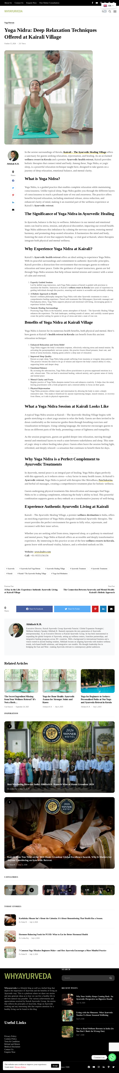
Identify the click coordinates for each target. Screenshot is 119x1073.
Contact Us (19, 3)
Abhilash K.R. (13, 164)
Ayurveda (11, 569)
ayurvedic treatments (99, 569)
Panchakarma (105, 480)
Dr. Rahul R (11, 865)
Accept (55, 1066)
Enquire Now (31, 3)
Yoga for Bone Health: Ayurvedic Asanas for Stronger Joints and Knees (58, 699)
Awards (10, 780)
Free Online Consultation (49, 3)
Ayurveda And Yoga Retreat (30, 569)
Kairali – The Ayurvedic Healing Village (84, 152)
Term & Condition (12, 1041)
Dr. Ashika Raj (12, 789)
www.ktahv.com (42, 551)
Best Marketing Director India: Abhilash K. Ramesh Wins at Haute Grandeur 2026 (50, 784)
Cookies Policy (10, 1039)
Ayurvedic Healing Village (56, 569)
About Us (8, 3)
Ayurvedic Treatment (78, 569)
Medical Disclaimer (12, 1047)
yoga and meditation (60, 574)
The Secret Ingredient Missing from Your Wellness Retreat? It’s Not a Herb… (20, 699)
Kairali (10, 574)
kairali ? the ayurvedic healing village (32, 574)
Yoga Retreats (9, 23)
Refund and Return (12, 1044)
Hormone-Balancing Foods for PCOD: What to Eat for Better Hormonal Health (53, 934)
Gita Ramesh (8, 707)
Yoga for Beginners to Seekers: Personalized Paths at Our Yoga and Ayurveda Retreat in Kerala (96, 699)
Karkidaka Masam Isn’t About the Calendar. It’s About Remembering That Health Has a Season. (61, 918)
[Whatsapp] (112, 1057)
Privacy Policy (10, 1036)
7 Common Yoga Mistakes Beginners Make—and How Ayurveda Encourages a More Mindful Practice (62, 950)
